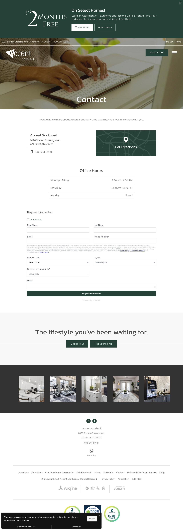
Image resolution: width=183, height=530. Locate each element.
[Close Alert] (180, 3)
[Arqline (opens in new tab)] (67, 490)
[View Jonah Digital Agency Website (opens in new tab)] (119, 489)
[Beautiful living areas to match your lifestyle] (126, 389)
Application (123, 479)
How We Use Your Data (26, 527)
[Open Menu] (174, 52)
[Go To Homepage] (20, 54)
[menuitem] (23, 473)
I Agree (92, 519)
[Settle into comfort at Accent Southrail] (31, 389)
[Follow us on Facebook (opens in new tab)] (94, 421)
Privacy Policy (108, 479)
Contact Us (76, 527)
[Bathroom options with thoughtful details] (94, 389)
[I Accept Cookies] (99, 516)
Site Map (136, 479)
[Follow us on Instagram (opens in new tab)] (88, 421)
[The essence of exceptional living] (157, 389)
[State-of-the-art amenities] (63, 389)
